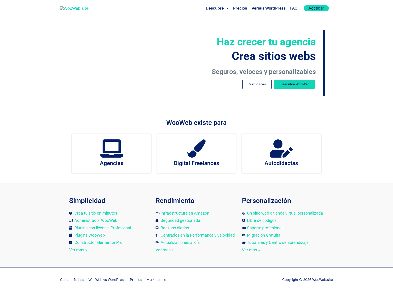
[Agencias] (112, 148)
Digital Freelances (196, 163)
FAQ (293, 8)
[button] (316, 8)
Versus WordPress (269, 8)
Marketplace (156, 279)
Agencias (111, 163)
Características (72, 279)
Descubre (215, 8)
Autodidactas (281, 163)
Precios (240, 8)
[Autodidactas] (281, 148)
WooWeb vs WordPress (107, 279)
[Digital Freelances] (196, 148)
